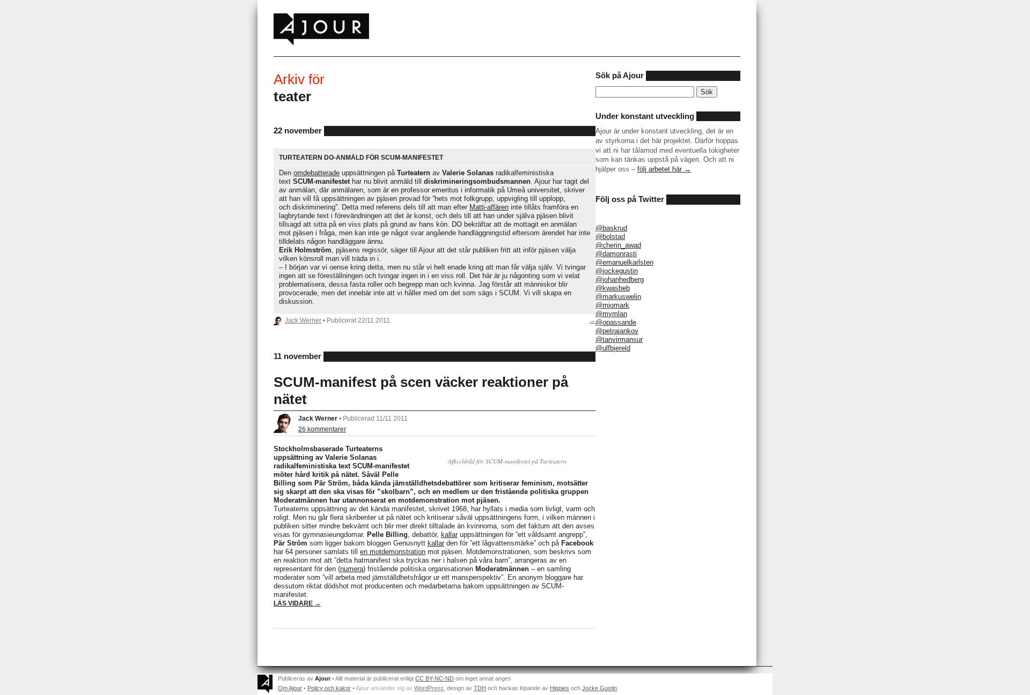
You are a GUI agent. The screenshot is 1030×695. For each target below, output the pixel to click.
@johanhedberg (619, 279)
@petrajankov (616, 331)
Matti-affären (489, 207)
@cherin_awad (618, 245)
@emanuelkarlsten (624, 262)
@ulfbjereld (612, 348)
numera (351, 569)
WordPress (429, 688)
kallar (449, 534)
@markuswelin (618, 297)
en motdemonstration (392, 552)
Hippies (559, 688)
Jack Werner (303, 320)
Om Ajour (290, 688)
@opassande (615, 322)
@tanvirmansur (619, 339)
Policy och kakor (329, 688)
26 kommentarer (322, 428)
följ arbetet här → (664, 169)
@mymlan (611, 314)
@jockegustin (616, 271)
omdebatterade (316, 173)
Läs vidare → (297, 603)
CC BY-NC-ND (434, 678)
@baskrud (611, 228)
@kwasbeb (612, 288)
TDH (480, 688)
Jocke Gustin (599, 688)
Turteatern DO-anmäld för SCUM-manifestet (361, 157)
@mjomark (612, 305)
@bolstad (610, 237)
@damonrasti (616, 254)
